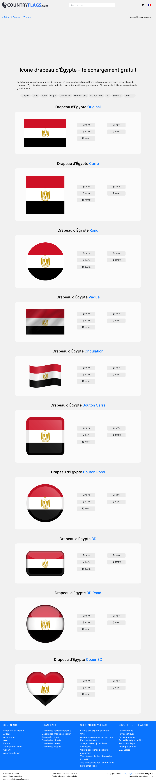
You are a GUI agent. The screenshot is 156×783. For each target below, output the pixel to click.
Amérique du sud (11, 753)
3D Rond (117, 95)
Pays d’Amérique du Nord (131, 740)
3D (107, 95)
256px (87, 138)
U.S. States (124, 749)
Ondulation (65, 95)
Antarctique (9, 737)
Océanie (7, 749)
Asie (5, 740)
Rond (44, 95)
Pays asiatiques (126, 733)
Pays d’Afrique (126, 730)
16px (87, 125)
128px (118, 131)
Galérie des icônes (51, 743)
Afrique (7, 733)
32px (117, 125)
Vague (53, 95)
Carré (35, 95)
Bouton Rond (96, 95)
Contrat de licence (11, 773)
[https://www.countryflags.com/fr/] (25, 5)
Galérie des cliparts (51, 740)
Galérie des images (51, 746)
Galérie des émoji (50, 737)
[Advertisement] (78, 44)
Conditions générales (12, 776)
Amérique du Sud (127, 746)
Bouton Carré (80, 95)
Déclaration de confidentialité (64, 776)
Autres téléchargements (140, 17)
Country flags (126, 773)
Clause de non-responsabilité (64, 773)
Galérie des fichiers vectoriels (56, 730)
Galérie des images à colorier (56, 733)
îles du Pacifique (127, 743)
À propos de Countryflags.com (16, 779)
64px (87, 131)
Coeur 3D (129, 95)
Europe (6, 743)
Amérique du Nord (12, 746)
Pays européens (127, 737)
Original (25, 95)
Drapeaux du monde (13, 730)
